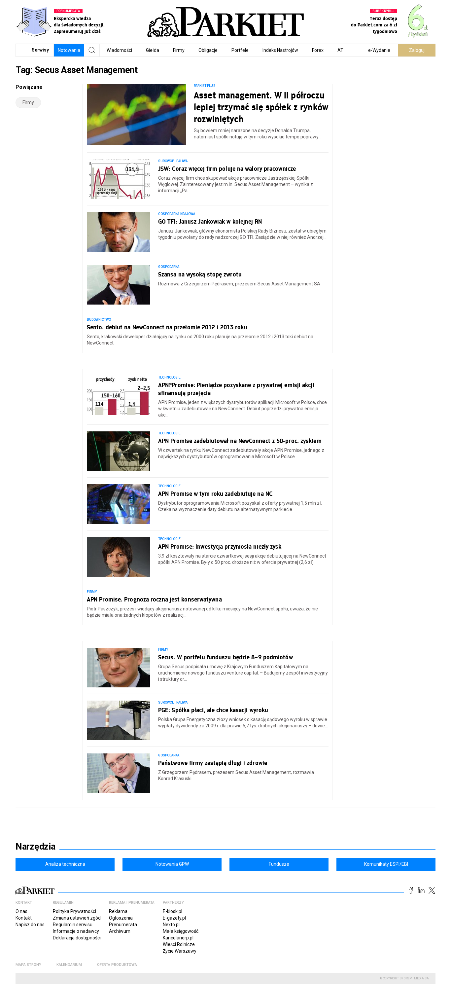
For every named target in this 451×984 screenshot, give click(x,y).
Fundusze (279, 864)
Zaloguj (417, 50)
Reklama (118, 911)
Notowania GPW (172, 864)
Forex (318, 50)
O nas (21, 911)
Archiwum (119, 931)
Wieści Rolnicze (179, 944)
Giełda (152, 50)
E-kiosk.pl (172, 911)
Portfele (240, 50)
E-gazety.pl (174, 918)
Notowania (69, 50)
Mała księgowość (180, 931)
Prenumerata (123, 924)
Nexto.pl (171, 924)
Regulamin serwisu (72, 924)
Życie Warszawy (179, 951)
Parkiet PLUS (205, 86)
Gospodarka (169, 267)
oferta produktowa (117, 965)
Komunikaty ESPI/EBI (386, 864)
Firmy (179, 50)
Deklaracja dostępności (77, 937)
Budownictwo (99, 319)
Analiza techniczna (65, 864)
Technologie (169, 377)
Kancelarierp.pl (178, 937)
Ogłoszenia (121, 918)
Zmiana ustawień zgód (77, 918)
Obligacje (208, 50)
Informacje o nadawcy (76, 931)
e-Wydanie (379, 50)
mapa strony (28, 965)
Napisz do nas (30, 924)
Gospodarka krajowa (176, 214)
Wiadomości (119, 50)
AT (340, 50)
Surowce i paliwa (173, 161)
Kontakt (24, 918)
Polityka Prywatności (74, 911)
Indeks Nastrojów (280, 50)
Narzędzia (35, 846)
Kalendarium (69, 965)
